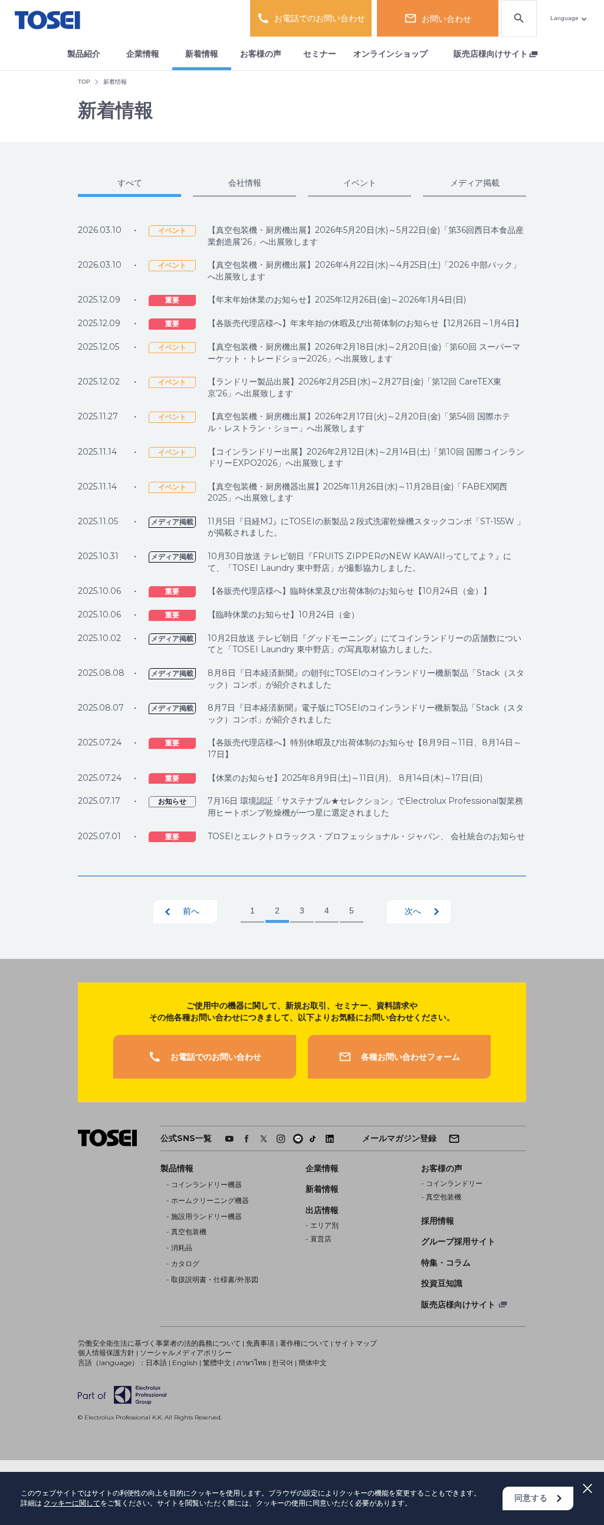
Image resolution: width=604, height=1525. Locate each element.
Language (564, 18)
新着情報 (201, 53)
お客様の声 (260, 53)
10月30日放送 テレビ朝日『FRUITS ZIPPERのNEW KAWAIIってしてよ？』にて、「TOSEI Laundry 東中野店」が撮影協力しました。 (359, 562)
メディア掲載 (475, 183)
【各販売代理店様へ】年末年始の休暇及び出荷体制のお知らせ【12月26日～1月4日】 (365, 323)
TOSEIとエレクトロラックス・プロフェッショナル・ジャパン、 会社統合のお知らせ (366, 836)
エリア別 (324, 1225)
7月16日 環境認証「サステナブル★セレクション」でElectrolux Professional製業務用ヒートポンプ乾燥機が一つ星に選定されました (365, 807)
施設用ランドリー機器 (206, 1216)
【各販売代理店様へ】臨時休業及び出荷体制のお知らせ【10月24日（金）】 (349, 591)
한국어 (282, 1362)
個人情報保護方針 (106, 1352)
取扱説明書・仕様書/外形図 (214, 1279)
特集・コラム (446, 1262)
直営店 (320, 1238)
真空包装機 (188, 1231)
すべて (129, 183)
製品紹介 (83, 53)
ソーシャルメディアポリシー (186, 1352)
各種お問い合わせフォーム (410, 1056)
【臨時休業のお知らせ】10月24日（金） (283, 614)
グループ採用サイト (458, 1241)
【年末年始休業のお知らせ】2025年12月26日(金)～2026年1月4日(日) (337, 299)
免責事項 (260, 1343)
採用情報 (437, 1220)
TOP (84, 81)
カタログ (185, 1263)
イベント (359, 183)
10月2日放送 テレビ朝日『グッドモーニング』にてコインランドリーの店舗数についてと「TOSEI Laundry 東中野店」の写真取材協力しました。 (364, 644)
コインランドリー (454, 1183)
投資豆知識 (441, 1283)
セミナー (319, 53)
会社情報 (244, 183)
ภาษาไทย (252, 1362)
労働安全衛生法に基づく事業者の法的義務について (159, 1343)
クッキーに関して (72, 1502)
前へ (191, 911)
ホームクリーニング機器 (210, 1200)
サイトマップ (355, 1343)
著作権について (304, 1343)
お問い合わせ (446, 19)
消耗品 (181, 1247)
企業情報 (142, 53)
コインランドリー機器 (206, 1184)
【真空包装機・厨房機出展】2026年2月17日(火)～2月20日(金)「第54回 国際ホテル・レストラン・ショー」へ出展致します (359, 422)
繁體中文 (217, 1362)
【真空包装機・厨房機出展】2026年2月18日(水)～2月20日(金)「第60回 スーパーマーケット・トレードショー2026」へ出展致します (364, 352)
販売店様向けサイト (491, 53)
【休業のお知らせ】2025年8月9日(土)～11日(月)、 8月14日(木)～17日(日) (345, 778)
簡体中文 (312, 1362)
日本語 (156, 1362)
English (185, 1362)
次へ (413, 911)
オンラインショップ (390, 53)
